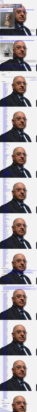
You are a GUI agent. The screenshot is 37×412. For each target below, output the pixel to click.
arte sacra (4, 135)
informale (4, 187)
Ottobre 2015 (4, 376)
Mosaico (4, 216)
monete (4, 214)
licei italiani (4, 196)
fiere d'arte (4, 169)
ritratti (4, 244)
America (4, 85)
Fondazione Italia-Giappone (6, 172)
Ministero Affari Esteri (5, 210)
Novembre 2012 (5, 398)
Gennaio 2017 (4, 366)
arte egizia (4, 110)
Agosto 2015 (4, 377)
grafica (4, 184)
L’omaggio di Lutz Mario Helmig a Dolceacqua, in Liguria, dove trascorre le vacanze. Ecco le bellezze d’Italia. (18, 269)
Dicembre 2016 (5, 367)
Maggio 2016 (4, 371)
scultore (20, 35)
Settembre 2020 (5, 338)
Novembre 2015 (5, 375)
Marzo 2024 (4, 311)
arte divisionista (5, 109)
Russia (4, 245)
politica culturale (25, 65)
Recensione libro (5, 242)
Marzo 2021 (4, 334)
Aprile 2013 (4, 395)
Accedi (4, 404)
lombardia (4, 198)
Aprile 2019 (4, 349)
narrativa (4, 220)
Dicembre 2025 (5, 298)
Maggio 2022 (4, 325)
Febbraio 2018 (5, 358)
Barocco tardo (4, 141)
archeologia (4, 96)
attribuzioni (4, 140)
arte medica (4, 123)
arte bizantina (4, 104)
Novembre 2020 (5, 337)
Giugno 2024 (4, 309)
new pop (4, 223)
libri (3, 194)
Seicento (30, 65)
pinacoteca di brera (5, 231)
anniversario (4, 94)
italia (3, 190)
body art (4, 145)
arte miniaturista (5, 125)
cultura (18, 65)
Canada (4, 147)
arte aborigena (4, 101)
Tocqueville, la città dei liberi (6, 280)
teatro (3, 259)
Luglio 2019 (4, 347)
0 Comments (1, 37)
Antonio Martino (5, 277)
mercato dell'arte (5, 207)
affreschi (4, 83)
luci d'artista (4, 199)
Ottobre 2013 (4, 391)
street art (4, 258)
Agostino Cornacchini (7, 66)
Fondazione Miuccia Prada (6, 174)
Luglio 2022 (4, 324)
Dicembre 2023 (5, 313)
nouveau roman (5, 224)
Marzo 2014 (4, 388)
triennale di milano (5, 262)
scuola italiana (4, 248)
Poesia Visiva (4, 233)
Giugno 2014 (4, 386)
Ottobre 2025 (4, 299)
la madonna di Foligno (5, 191)
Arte (6, 65)
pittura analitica (5, 232)
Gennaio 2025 (4, 305)
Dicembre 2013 (5, 390)
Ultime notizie (5, 274)
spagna (4, 254)
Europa (4, 164)
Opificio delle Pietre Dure (6, 226)
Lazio (3, 192)
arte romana (4, 133)
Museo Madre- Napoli (5, 218)
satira (3, 246)
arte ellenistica (4, 111)
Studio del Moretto (32, 35)
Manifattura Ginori (27, 66)
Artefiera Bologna (5, 139)
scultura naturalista (27, 35)
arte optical (4, 128)
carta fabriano (4, 149)
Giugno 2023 (4, 317)
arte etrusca (4, 113)
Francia (4, 176)
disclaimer (1, 408)
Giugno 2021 (4, 332)
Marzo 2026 (4, 296)
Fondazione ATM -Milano (6, 170)
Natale (4, 221)
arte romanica (4, 134)
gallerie (4, 179)
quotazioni (4, 240)
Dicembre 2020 (5, 336)
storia (2, 66)
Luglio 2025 (4, 301)
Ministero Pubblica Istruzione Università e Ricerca (9, 211)
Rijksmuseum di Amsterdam (6, 243)
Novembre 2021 (5, 329)
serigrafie (4, 250)
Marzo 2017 (4, 365)
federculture (4, 168)
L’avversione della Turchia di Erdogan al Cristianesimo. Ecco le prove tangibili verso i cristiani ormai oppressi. (20, 271)
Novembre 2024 (5, 306)
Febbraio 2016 (5, 373)
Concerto (4, 157)
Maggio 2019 (4, 348)
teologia (4, 260)
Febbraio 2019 (5, 350)
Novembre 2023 (5, 314)
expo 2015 (4, 165)
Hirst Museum (4, 185)
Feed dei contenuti (5, 405)
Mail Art (4, 202)
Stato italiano (4, 256)
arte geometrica (5, 118)
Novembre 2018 (5, 352)
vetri (3, 265)
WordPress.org (5, 406)
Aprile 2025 (4, 303)
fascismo (4, 167)
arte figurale (4, 116)
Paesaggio (4, 228)
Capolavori (10, 65)
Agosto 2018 (4, 354)
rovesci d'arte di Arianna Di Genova (7, 283)
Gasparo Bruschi (22, 66)
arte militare (4, 124)
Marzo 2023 (4, 319)
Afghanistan (4, 84)
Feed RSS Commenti (7, 410)
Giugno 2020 (4, 340)
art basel (4, 98)
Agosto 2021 (4, 331)
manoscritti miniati (5, 204)
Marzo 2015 (4, 380)
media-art (4, 206)
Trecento (4, 261)
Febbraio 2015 (5, 381)
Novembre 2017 (5, 360)
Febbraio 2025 (5, 304)
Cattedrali (4, 151)
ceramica (13, 65)
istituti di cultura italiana (6, 189)
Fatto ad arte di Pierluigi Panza (6, 278)
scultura (28, 65)
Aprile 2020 (4, 341)
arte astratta (4, 103)
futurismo (4, 178)
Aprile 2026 (4, 295)
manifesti (4, 203)
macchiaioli (4, 200)
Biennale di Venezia (5, 144)
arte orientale (4, 129)
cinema (4, 153)
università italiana (5, 263)
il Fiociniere (4, 35)
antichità (4, 95)
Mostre (20, 65)
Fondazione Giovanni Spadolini (6, 171)
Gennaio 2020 (4, 343)
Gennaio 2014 (4, 389)
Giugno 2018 (4, 355)
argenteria (6, 100)
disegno (4, 162)
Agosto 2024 (4, 308)
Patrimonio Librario (5, 229)
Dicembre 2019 (5, 344)
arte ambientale (5, 102)
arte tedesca (4, 137)
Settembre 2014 (5, 384)
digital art (4, 161)
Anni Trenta (4, 93)
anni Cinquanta (5, 88)
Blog (2, 2)
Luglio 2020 (4, 339)
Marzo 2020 (4, 342)
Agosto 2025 (4, 300)
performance (4, 230)
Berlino (4, 143)
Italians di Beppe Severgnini (6, 279)
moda (3, 212)
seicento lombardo (5, 249)
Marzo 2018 (4, 357)
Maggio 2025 (4, 302)
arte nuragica (4, 127)
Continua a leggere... (2, 64)
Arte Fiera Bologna (5, 115)
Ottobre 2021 (4, 330)
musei (22, 65)
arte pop (4, 130)
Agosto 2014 (4, 385)
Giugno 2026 (4, 294)
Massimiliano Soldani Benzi (32, 66)
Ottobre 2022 (4, 322)
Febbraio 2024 (5, 312)
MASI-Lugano (5, 205)
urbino (4, 264)
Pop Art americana (5, 236)
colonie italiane (5, 156)
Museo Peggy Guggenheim (6, 219)
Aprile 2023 (4, 318)
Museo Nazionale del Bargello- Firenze (14, 35)
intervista (4, 188)
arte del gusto (4, 107)
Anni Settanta (4, 92)
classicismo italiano (5, 155)
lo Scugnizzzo (7, 35)
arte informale (4, 120)
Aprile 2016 (4, 372)
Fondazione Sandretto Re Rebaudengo (7, 175)
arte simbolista (4, 136)
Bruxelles (4, 146)
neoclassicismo (5, 222)
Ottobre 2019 (4, 345)
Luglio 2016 (4, 370)
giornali (4, 182)
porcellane (4, 237)
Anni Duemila (4, 65)
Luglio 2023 (4, 316)
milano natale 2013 (5, 208)
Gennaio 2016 (4, 374)
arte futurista (4, 117)
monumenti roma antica (6, 215)
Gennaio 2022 (4, 328)
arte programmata (5, 131)
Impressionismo (5, 186)
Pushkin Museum (5, 239)
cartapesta (4, 150)
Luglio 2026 (4, 293)
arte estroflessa (5, 112)
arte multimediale (5, 126)
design (4, 160)
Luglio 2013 (4, 393)
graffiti (4, 183)
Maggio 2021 (4, 333)
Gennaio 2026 (4, 297)
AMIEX (4, 87)
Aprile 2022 (4, 326)
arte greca (4, 119)
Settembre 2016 (5, 369)
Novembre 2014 (5, 383)
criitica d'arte (16, 65)
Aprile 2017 (4, 364)
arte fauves (4, 114)
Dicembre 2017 (5, 359)
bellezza (8, 65)
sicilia (3, 252)
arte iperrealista (5, 121)
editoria (4, 163)
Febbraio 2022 (5, 327)
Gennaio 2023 (4, 320)
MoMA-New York (5, 213)
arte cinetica (6, 108)
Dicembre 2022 (5, 321)
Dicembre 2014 (5, 382)
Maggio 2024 (4, 310)
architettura (4, 97)
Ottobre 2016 (4, 368)
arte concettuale (5, 105)
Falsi (3, 166)
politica (4, 234)
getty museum (4, 181)
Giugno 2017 (4, 363)
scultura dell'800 (23, 35)
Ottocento (4, 227)
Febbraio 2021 (5, 335)
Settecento (32, 65)
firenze (19, 66)
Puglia (4, 238)
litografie (4, 197)
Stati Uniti (4, 255)
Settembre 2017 (5, 361)
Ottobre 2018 (4, 353)
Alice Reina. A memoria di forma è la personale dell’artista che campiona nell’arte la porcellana (14, 287)
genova (4, 180)
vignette (4, 266)
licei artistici (4, 195)
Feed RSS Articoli (2, 410)
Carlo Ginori (14, 66)
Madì (3, 201)
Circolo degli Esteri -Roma (6, 154)
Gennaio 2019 (4, 351)
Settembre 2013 (5, 392)
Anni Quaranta (5, 91)
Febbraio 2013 (5, 396)
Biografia (4, 401)
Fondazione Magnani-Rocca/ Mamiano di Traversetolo (9, 173)
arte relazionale (5, 132)
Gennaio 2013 (4, 397)
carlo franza (1, 35)
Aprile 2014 (4, 387)
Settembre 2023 (5, 315)
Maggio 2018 (4, 356)
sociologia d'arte (5, 253)
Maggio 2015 (4, 379)
